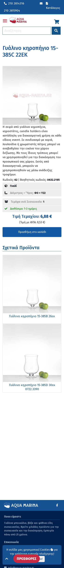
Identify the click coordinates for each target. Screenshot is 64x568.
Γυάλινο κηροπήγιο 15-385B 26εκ (32, 316)
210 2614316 (16, 3)
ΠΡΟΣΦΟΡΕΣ (26, 559)
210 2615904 (12, 10)
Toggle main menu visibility (5, 20)
